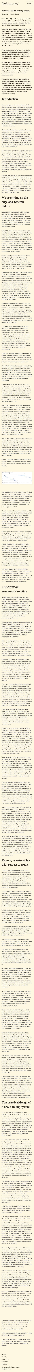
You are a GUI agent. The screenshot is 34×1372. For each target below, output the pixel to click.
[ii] (29, 945)
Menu (29, 3)
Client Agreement (6, 1357)
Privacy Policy (5, 1359)
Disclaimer (4, 1364)
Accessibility (5, 1361)
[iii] (7, 1059)
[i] (8, 680)
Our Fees (4, 1354)
